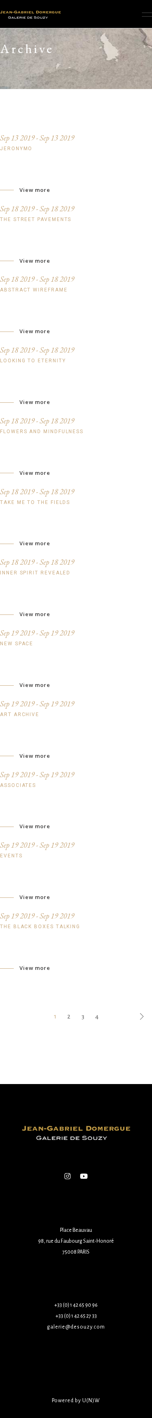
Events (11, 856)
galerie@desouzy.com (76, 1327)
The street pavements (35, 219)
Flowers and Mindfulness (41, 431)
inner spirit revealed (35, 573)
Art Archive (19, 714)
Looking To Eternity (33, 361)
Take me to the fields (35, 502)
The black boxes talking (40, 926)
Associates (18, 785)
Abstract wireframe (34, 290)
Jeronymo (16, 148)
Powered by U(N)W (76, 1400)
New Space (16, 643)
